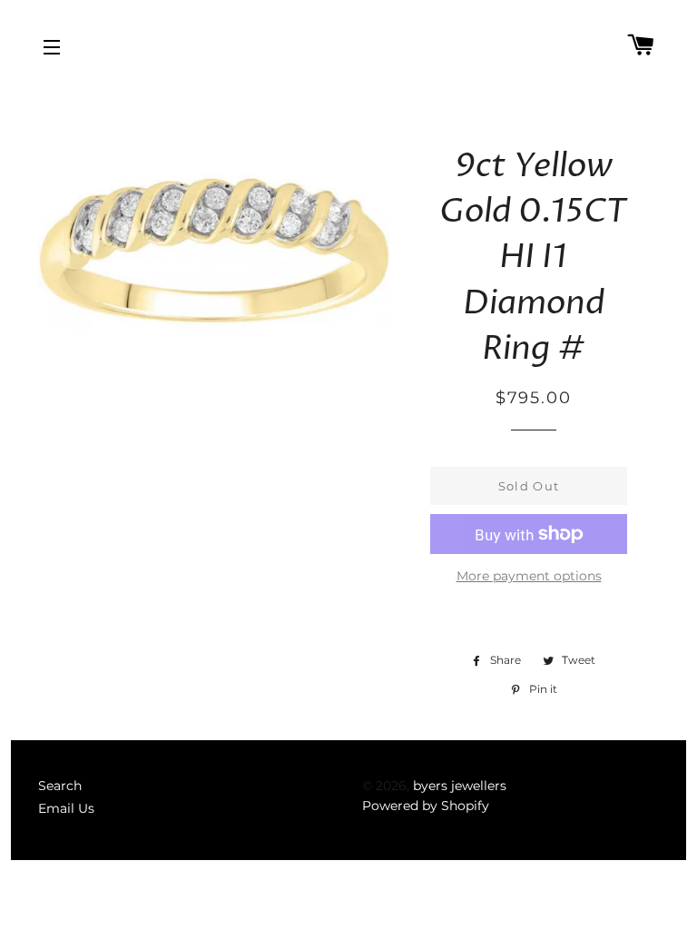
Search (60, 785)
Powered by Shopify (425, 805)
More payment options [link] (529, 576)
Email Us (66, 808)
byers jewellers (459, 785)
